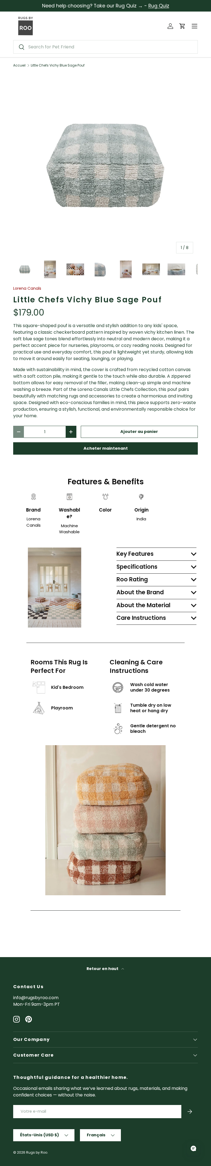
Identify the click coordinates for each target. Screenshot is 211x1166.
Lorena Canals (27, 288)
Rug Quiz (158, 5)
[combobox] (105, 46)
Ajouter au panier (139, 431)
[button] (182, 26)
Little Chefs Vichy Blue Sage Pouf (58, 65)
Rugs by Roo (36, 1152)
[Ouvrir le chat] (193, 1148)
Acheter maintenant (106, 448)
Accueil (19, 65)
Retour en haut (103, 968)
